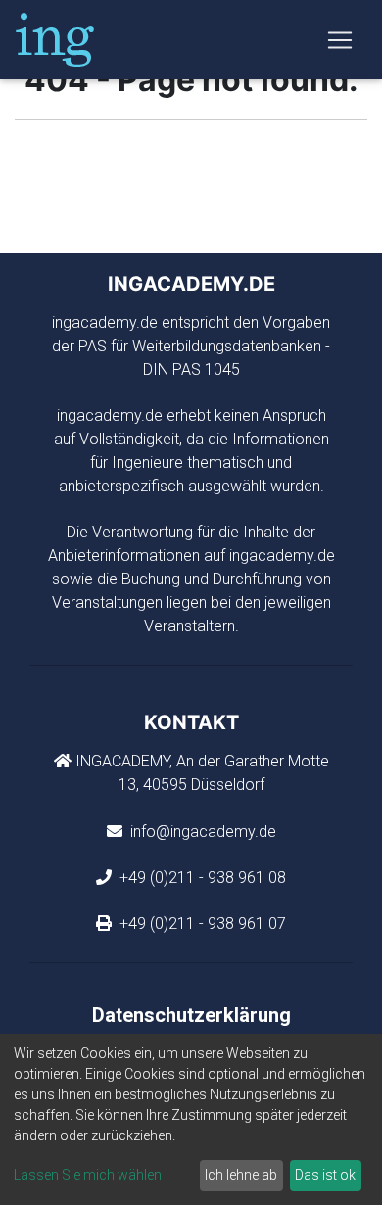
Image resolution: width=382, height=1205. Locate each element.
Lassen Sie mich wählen (88, 1174)
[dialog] (191, 1119)
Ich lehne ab (241, 1174)
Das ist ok (325, 1174)
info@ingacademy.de (201, 831)
